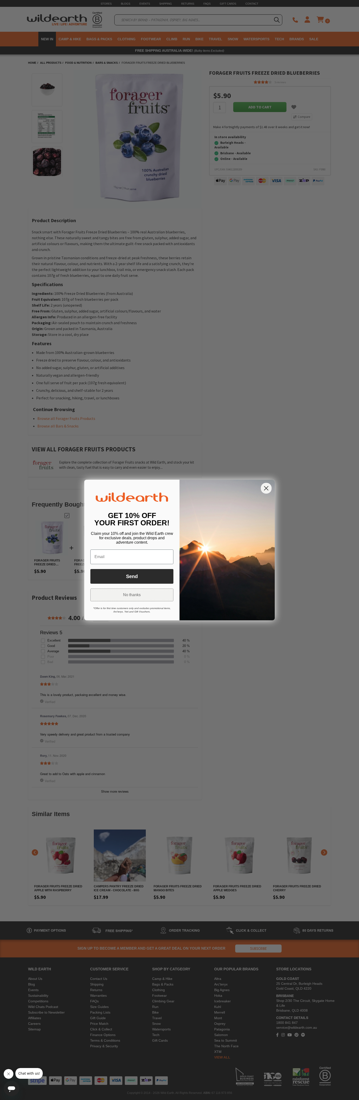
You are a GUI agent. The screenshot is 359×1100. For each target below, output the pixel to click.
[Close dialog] (266, 488)
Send (132, 576)
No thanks (132, 595)
